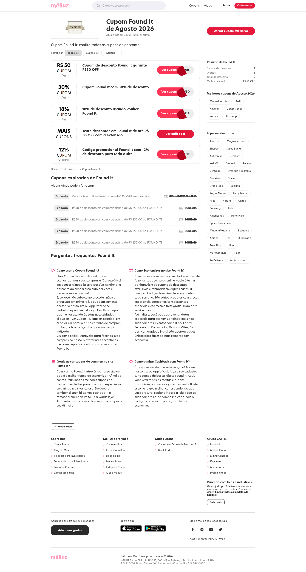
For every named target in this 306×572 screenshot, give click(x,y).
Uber (232, 245)
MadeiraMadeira (220, 230)
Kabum (214, 116)
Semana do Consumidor (151, 327)
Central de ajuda (64, 473)
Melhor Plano (218, 450)
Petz (230, 208)
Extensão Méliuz (115, 450)
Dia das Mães (178, 327)
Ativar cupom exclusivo (231, 31)
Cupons (194, 6)
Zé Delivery (216, 260)
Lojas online (113, 456)
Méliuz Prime (113, 461)
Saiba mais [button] (216, 502)
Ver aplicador (175, 134)
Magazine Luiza (219, 101)
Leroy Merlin (240, 193)
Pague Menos (218, 193)
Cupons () (92, 53)
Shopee (214, 148)
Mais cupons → (239, 260)
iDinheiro (215, 461)
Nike (212, 201)
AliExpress (216, 156)
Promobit (215, 444)
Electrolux (243, 230)
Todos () (73, 53)
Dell (238, 101)
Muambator (217, 467)
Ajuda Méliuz (114, 473)
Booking (235, 186)
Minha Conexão (219, 456)
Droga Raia (216, 186)
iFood (237, 253)
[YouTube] (211, 530)
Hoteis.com (237, 215)
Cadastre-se (244, 5)
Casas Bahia (234, 109)
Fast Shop (216, 245)
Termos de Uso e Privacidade (71, 461)
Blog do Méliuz (63, 450)
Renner (247, 163)
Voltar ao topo (64, 426)
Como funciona (114, 444)
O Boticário (244, 238)
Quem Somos (61, 444)
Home (54, 169)
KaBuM (214, 163)
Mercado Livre (218, 253)
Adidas (214, 238)
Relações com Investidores (69, 456)
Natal (164, 332)
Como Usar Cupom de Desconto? (177, 444)
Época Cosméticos (220, 223)
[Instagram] (202, 530)
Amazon (214, 109)
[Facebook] (192, 530)
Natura (227, 201)
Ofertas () (112, 53)
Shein (231, 178)
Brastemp (231, 116)
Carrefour (215, 178)
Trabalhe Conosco (64, 467)
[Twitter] (220, 530)
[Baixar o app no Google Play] (155, 528)
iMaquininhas (218, 473)
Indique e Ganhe (115, 467)
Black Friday (183, 323)
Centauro (215, 171)
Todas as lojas (69, 169)
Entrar (226, 5)
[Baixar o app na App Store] (131, 528)
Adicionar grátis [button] (70, 530)
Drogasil (231, 163)
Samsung (215, 208)
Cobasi (242, 201)
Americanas (217, 215)
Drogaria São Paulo (239, 171)
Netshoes (235, 156)
